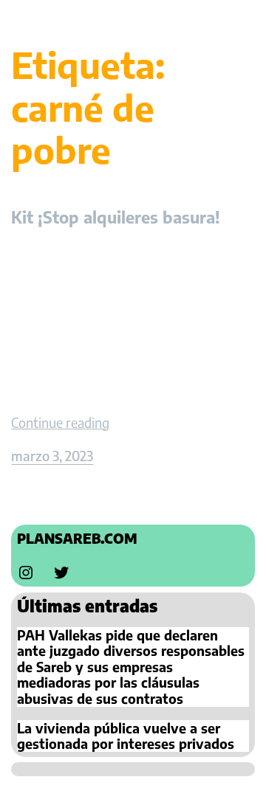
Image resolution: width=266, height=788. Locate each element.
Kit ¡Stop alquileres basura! (115, 217)
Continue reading (60, 422)
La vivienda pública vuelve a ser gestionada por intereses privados (125, 736)
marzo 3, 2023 (52, 455)
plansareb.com (77, 538)
